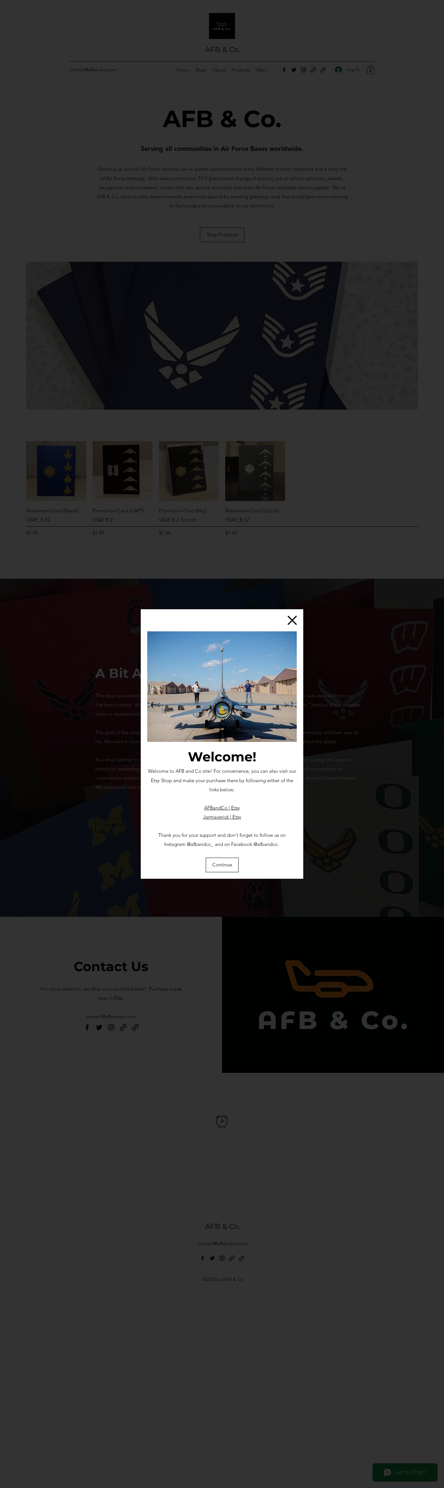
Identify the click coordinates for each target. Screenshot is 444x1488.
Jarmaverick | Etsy (222, 817)
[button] (292, 620)
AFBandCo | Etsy (222, 808)
